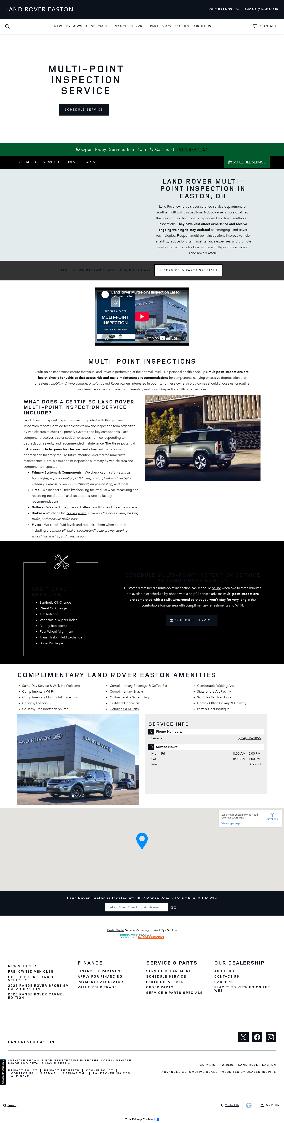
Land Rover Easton (257, 1065)
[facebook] (257, 1037)
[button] (7, 26)
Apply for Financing (100, 976)
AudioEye (20, 1076)
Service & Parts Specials (190, 270)
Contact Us (227, 976)
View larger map (230, 823)
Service (138, 26)
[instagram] (271, 1037)
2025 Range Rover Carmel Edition (36, 996)
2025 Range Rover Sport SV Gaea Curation (38, 987)
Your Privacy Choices (139, 1119)
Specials (99, 26)
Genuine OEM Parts (124, 709)
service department (227, 206)
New (58, 26)
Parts (89, 162)
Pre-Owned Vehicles (31, 971)
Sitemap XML (74, 1073)
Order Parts (160, 987)
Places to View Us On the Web (242, 988)
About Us (202, 26)
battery (85, 507)
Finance (119, 26)
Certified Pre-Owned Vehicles (31, 978)
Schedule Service (84, 110)
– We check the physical (56, 507)
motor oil (58, 530)
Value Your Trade (97, 987)
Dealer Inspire (261, 1072)
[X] (243, 1037)
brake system (76, 513)
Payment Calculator (100, 981)
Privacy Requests (61, 1070)
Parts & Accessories (169, 26)
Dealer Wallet (115, 930)
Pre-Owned (76, 26)
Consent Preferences (2, 1072)
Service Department (168, 971)
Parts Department (166, 981)
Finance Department (100, 971)
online (216, 588)
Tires (70, 162)
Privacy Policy (22, 1070)
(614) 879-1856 (192, 149)
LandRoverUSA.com (112, 1073)
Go (173, 908)
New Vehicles (23, 966)
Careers (223, 981)
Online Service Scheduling (129, 697)
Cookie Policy (99, 1070)
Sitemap (48, 1073)
